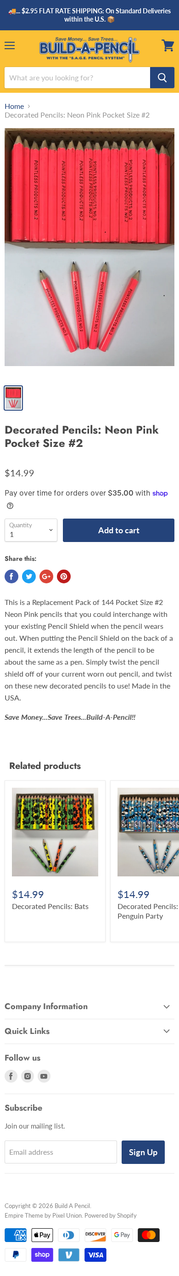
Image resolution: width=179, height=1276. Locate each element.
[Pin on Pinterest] (64, 576)
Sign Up (143, 1152)
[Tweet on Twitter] (29, 576)
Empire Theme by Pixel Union (43, 1215)
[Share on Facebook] (11, 576)
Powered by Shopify (110, 1215)
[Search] (162, 77)
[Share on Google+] (46, 576)
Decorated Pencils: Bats (50, 906)
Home (14, 106)
